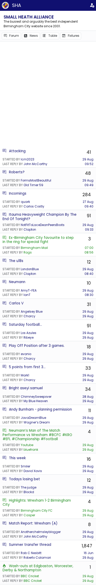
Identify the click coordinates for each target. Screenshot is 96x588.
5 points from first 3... (27, 367)
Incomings (17, 193)
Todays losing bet (24, 479)
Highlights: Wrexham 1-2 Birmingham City (37, 502)
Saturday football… (25, 324)
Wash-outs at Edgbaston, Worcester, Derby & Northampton (38, 568)
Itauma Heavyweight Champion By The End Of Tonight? (40, 216)
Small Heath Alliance (29, 17)
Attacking (17, 151)
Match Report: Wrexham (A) (33, 523)
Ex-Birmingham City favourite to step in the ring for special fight (38, 239)
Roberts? (17, 172)
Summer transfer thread (30, 544)
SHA (16, 5)
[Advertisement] (48, 95)
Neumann (17, 281)
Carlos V (16, 303)
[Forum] (4, 151)
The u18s (16, 260)
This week (17, 458)
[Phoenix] (4, 566)
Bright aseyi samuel (26, 388)
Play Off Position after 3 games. (37, 345)
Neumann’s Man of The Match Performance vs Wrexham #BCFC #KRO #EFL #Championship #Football (37, 434)
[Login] (92, 5)
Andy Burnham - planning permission (40, 409)
